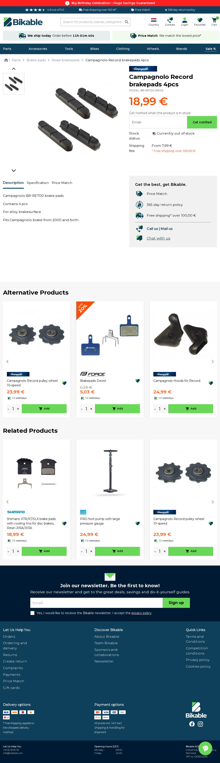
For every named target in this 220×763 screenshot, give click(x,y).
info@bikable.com (13, 753)
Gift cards (11, 688)
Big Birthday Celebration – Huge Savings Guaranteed (113, 3)
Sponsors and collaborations (106, 652)
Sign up (176, 602)
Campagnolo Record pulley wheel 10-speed (32, 383)
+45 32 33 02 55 (11, 750)
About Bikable (106, 637)
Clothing (123, 49)
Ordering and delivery (15, 645)
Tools (69, 49)
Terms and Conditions (195, 639)
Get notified (202, 122)
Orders (9, 637)
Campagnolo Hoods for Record (176, 381)
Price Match (62, 183)
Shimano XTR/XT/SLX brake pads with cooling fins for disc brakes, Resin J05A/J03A (31, 523)
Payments (11, 675)
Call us (152, 229)
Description (13, 183)
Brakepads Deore (93, 381)
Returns (10, 655)
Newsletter (104, 661)
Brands (181, 49)
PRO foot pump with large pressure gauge (100, 521)
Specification (38, 183)
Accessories (38, 49)
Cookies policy (198, 666)
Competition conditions (197, 650)
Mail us (167, 229)
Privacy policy (197, 660)
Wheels (153, 49)
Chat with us (158, 238)
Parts (7, 49)
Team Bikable (106, 643)
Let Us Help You (16, 630)
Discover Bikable (108, 630)
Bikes (94, 49)
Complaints (13, 668)
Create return (15, 661)
